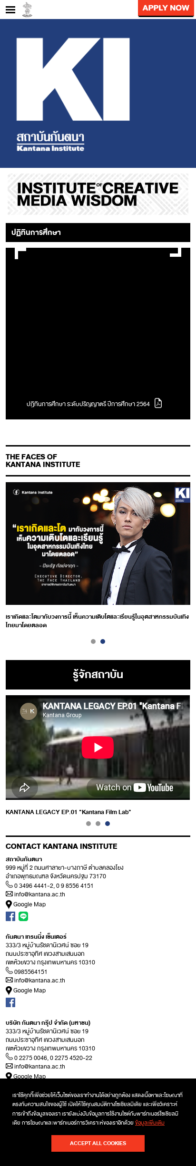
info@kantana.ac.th (39, 894)
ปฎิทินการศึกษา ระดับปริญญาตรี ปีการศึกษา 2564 (88, 404)
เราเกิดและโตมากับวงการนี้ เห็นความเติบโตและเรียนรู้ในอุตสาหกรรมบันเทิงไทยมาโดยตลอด (97, 621)
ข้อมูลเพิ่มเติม (150, 1122)
